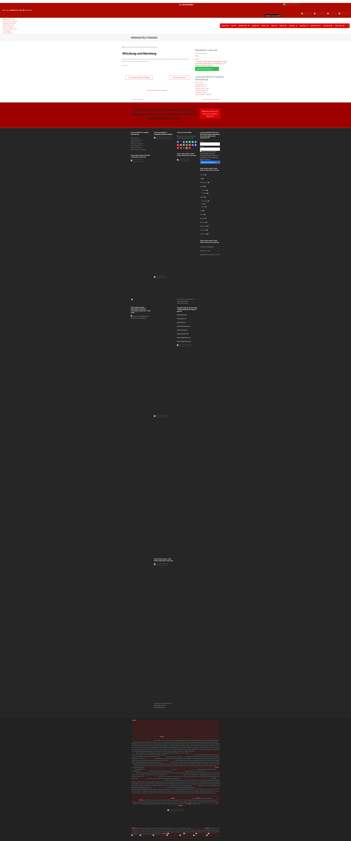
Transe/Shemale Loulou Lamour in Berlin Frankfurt (207, 787)
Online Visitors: (199, 82)
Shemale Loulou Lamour (179, 771)
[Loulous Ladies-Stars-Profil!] (319, 14)
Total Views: (198, 92)
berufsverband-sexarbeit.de (198, 828)
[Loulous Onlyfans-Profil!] (306, 14)
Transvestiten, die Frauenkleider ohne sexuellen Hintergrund (204, 753)
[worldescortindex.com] (146, 835)
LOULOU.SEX (203, 234)
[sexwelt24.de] (135, 835)
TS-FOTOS (204, 190)
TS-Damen (195, 785)
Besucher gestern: (200, 90)
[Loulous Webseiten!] (291, 5)
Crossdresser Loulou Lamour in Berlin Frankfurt (204, 796)
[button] (348, 25)
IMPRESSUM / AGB (205, 251)
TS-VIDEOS (204, 193)
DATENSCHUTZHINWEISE (207, 247)
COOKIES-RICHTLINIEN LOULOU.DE (209, 254)
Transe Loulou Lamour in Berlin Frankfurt (205, 795)
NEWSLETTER (203, 226)
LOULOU (202, 175)
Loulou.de (215, 798)
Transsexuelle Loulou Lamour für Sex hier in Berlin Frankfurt (195, 778)
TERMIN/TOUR (204, 182)
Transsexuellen (142, 778)
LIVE (201, 179)
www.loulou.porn (182, 315)
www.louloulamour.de (183, 326)
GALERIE (202, 186)
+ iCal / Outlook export (179, 77)
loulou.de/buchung (159, 707)
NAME (197, 56)
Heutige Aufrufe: (200, 84)
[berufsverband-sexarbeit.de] (175, 834)
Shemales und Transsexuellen (151, 776)
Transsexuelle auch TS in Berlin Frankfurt (187, 769)
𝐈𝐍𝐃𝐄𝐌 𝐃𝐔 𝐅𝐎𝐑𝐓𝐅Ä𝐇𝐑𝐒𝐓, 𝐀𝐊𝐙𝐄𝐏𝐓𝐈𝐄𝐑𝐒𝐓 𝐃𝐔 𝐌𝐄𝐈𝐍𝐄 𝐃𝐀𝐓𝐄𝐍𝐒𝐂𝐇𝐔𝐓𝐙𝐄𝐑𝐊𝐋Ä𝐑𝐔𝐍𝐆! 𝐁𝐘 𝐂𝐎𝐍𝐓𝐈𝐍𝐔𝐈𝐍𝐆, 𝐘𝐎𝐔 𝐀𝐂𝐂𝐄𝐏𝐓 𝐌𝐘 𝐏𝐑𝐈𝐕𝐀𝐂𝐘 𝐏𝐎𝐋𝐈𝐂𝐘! (211, 63)
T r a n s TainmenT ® (186, 798)
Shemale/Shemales (149, 758)
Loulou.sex (135, 800)
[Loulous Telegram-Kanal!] (343, 14)
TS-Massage (204, 201)
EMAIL (197, 59)
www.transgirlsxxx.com (184, 341)
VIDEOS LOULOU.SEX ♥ (273, 16)
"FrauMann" (172, 760)
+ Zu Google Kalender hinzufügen (139, 77)
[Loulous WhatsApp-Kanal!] (331, 14)
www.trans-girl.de (182, 330)
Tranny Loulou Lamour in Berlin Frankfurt (160, 798)
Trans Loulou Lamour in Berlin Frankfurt (159, 796)
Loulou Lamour (145, 771)
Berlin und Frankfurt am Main (211, 99)
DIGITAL (202, 214)
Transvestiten (162, 756)
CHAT (202, 204)
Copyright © (178, 798)
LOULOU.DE (203, 230)
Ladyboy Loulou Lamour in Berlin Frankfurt (180, 796)
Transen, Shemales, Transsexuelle (175, 775)
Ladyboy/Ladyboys (166, 762)
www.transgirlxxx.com (183, 337)
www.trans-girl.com (183, 334)
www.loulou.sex (181, 318)
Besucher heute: (200, 86)
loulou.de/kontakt (159, 705)
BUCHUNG (203, 222)
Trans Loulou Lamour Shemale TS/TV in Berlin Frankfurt (159, 769)
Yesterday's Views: (200, 88)
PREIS (201, 210)
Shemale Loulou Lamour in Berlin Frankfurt (159, 795)
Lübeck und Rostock (137, 99)
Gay (183, 756)
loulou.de (166, 703)
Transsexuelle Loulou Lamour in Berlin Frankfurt (182, 795)
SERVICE (202, 197)
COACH (203, 207)
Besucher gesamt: (200, 94)
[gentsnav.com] (159, 835)
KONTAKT (202, 218)
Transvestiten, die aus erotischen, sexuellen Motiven (179, 755)
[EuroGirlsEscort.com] (189, 834)
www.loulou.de (181, 322)
